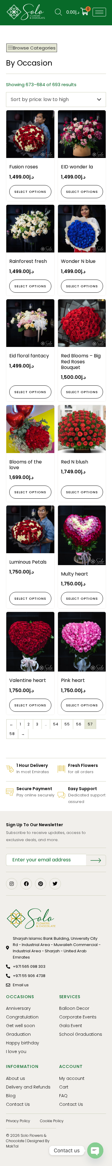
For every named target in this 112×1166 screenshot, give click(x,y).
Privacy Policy (18, 1120)
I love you (16, 1052)
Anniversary (18, 1008)
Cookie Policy (52, 1120)
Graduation (18, 1034)
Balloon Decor (74, 1008)
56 (79, 724)
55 (67, 724)
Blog (11, 1096)
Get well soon (20, 1026)
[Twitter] (55, 883)
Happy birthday (22, 1043)
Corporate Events (77, 1017)
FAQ (63, 1096)
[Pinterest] (40, 883)
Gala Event (70, 1026)
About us (15, 1078)
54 (56, 724)
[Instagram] (11, 883)
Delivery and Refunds (28, 1087)
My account (72, 1078)
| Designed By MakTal (28, 1143)
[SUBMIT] (96, 860)
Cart (63, 1087)
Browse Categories (34, 48)
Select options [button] (30, 191)
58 (12, 733)
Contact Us (18, 1104)
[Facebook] (26, 883)
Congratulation (22, 1017)
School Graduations (80, 1034)
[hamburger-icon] (99, 12)
